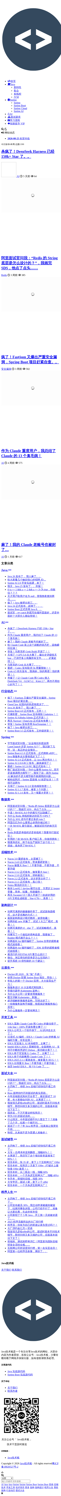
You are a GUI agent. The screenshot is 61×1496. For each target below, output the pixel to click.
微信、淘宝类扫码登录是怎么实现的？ (29, 957)
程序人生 (7, 1192)
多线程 (17, 94)
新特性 (17, 87)
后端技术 (7, 852)
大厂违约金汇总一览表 (20, 1228)
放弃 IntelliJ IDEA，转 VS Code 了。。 (28, 1066)
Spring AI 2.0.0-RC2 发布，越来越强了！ (29, 763)
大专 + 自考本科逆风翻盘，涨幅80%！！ (30, 1152)
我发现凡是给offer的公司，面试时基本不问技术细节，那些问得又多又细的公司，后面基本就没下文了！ (34, 1106)
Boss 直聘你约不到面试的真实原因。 (28, 1093)
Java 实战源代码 (16, 1371)
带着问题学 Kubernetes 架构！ (24, 990)
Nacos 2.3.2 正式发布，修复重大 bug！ (28, 872)
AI (11, 114)
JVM (16, 97)
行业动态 (7, 691)
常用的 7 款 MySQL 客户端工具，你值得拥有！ (33, 839)
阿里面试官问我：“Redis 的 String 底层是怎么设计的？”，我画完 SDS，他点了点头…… (29, 263)
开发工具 (7, 1017)
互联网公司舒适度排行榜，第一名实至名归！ (33, 1248)
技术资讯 (20, 1487)
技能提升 (17, 123)
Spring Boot (20, 105)
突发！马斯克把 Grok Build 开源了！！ (29, 651)
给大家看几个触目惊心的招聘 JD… (27, 579)
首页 (13, 81)
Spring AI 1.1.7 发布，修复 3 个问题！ (28, 789)
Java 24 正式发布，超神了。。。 (25, 606)
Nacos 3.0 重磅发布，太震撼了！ (25, 858)
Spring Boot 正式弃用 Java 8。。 (25, 609)
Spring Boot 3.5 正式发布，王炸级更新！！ (31, 730)
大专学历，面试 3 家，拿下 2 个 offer (28, 1182)
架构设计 (7, 905)
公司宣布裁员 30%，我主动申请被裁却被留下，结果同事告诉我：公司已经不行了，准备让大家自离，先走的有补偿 (33, 1208)
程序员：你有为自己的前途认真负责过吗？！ (33, 1225)
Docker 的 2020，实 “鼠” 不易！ (25, 974)
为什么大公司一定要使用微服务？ (26, 994)
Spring (13, 100)
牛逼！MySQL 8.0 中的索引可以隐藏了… (30, 812)
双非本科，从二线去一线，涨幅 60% (28, 1172)
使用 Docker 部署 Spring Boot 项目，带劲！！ (32, 977)
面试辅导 (7, 1139)
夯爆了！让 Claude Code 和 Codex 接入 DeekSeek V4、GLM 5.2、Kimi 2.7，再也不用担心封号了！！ (34, 681)
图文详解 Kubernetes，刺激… (23, 997)
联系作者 (13, 1391)
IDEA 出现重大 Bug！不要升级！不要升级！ (32, 1063)
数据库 (6, 799)
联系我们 (17, 1270)
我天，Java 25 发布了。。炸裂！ (25, 586)
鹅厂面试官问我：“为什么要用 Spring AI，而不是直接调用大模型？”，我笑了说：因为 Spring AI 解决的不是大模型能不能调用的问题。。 (33, 773)
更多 (27, 1487)
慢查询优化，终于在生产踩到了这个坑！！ (31, 842)
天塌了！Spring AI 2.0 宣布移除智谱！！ (30, 786)
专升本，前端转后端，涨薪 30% (25, 1178)
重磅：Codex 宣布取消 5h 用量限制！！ (29, 668)
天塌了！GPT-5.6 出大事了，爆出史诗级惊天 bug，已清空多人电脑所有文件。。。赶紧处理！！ (32, 658)
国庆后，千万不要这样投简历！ (25, 1112)
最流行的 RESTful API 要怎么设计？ (27, 954)
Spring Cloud (20, 108)
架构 (32, 1487)
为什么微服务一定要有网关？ (24, 1010)
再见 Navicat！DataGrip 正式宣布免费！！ (30, 721)
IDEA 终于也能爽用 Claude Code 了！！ (29, 1056)
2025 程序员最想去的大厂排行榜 (25, 1221)
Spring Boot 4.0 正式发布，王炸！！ (27, 711)
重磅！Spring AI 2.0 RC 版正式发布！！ (29, 766)
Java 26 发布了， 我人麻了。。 (24, 576)
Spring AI (18, 111)
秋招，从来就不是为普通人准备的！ (28, 1132)
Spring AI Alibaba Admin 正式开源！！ (28, 717)
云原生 (6, 967)
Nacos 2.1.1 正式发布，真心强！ (25, 881)
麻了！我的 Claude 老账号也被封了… (28, 641)
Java (13, 84)
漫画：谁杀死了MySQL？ (22, 845)
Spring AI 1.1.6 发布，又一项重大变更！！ (30, 792)
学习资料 (15, 120)
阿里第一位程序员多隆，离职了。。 (28, 1251)
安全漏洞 (6, 369)
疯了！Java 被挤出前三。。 (23, 602)
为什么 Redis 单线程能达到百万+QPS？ (29, 816)
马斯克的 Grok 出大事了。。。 (24, 664)
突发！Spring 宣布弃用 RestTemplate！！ (29, 724)
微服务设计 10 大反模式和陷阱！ (26, 987)
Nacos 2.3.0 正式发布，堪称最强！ (26, 875)
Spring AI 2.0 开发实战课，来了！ (26, 583)
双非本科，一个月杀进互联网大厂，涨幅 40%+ (33, 1175)
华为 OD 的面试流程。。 (21, 1116)
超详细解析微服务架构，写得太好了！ (29, 1000)
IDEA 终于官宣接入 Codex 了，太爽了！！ (31, 1053)
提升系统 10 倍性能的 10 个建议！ (26, 961)
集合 (16, 90)
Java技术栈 (13, 1457)
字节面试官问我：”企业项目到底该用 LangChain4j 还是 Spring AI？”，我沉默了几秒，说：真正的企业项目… (31, 746)
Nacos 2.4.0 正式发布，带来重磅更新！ (29, 862)
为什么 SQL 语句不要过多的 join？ (26, 819)
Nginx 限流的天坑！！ (20, 885)
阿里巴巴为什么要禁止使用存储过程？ (29, 822)
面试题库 (16, 117)
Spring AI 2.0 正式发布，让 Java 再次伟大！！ (32, 759)
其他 (51, 1484)
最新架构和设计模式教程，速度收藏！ (29, 918)
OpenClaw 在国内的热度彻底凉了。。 (28, 704)
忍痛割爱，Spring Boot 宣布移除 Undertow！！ (33, 714)
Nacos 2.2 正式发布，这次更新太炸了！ (29, 878)
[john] (9, 176)
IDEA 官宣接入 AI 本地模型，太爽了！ (29, 1043)
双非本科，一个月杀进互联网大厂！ (28, 1185)
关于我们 (6, 1270)
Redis (4, 275)
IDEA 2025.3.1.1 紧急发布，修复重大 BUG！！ (33, 1060)
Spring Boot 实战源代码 (20, 1374)
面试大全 (7, 1073)
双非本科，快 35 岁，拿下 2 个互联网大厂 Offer (34, 1162)
